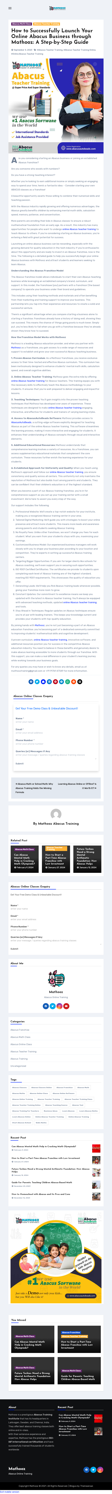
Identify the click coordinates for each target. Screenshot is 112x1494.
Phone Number (25, 740)
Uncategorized (18, 1066)
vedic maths (41, 1123)
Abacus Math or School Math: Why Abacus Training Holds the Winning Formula (34, 788)
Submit (20, 763)
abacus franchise (65, 1087)
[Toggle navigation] (9, 8)
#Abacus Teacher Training (50, 50)
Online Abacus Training (78, 1117)
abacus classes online (41, 1087)
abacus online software (63, 1093)
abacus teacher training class (78, 1099)
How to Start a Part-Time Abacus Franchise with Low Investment (46, 1158)
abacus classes (19, 1087)
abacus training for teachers (25, 1111)
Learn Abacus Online (21, 1117)
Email (20, 729)
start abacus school (21, 1123)
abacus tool (77, 1105)
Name (20, 718)
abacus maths (18, 1093)
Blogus (73, 1486)
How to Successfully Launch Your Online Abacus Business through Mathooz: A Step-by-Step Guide (52, 36)
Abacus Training (19, 1059)
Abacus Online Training (22, 1099)
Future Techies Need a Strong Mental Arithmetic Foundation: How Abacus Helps (33, 1376)
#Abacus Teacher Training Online (79, 50)
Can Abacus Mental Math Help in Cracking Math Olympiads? (44, 1146)
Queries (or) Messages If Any (33, 751)
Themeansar (86, 1486)
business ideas (51, 1111)
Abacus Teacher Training (46, 24)
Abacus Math (83, 1087)
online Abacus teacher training (79, 229)
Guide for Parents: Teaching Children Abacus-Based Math (42, 1183)
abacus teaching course (56, 1105)
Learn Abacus (68, 1111)
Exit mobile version (9, 1492)
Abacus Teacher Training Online (26, 1105)
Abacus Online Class (21, 1044)
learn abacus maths (88, 1111)
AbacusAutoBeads (21, 422)
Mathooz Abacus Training (58, 823)
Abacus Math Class (21, 24)
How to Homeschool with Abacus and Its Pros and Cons (41, 1194)
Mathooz (16, 347)
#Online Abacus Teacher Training (27, 54)
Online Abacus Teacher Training (49, 1117)
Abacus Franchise (20, 1030)
